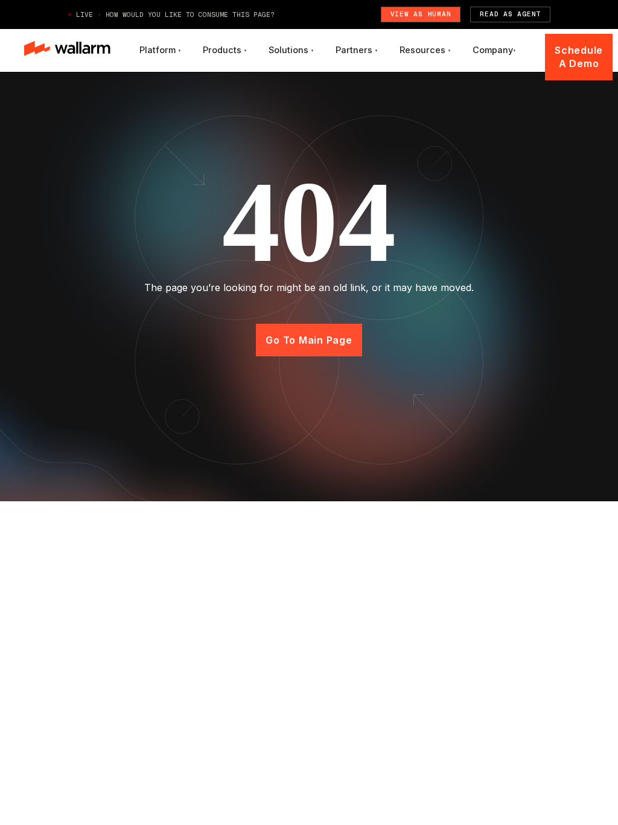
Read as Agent (510, 14)
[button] (160, 50)
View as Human (420, 14)
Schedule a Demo (579, 56)
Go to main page (309, 340)
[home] (67, 50)
